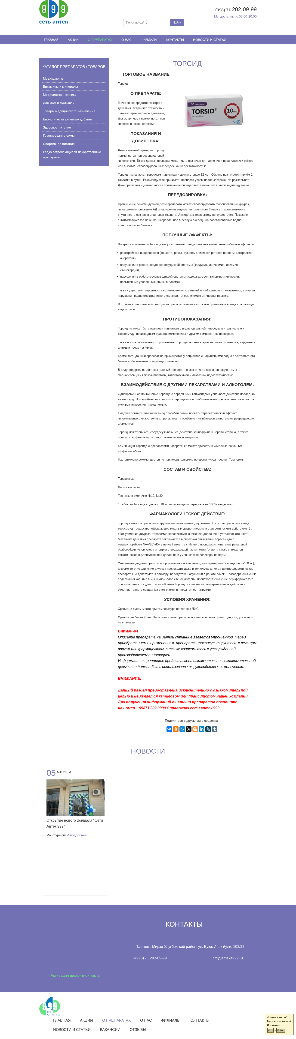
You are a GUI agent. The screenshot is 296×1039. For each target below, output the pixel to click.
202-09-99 (244, 9)
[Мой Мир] (182, 729)
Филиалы (149, 40)
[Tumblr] (214, 729)
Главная (51, 40)
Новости (148, 751)
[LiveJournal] (208, 729)
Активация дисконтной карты (76, 975)
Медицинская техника (59, 94)
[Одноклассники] (176, 729)
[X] (188, 729)
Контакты (175, 40)
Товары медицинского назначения (69, 111)
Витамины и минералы (60, 86)
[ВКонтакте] (169, 729)
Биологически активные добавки (67, 119)
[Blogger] (195, 729)
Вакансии (52, 49)
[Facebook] (236, 49)
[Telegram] (253, 49)
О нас (126, 40)
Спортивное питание (59, 144)
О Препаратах (100, 40)
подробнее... (79, 835)
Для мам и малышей (58, 103)
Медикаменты (53, 78)
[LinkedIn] (201, 729)
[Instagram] (245, 49)
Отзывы (78, 49)
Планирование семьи (59, 135)
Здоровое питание (57, 127)
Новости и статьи (209, 40)
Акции (73, 40)
